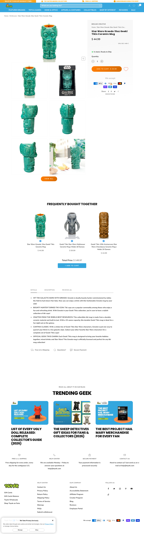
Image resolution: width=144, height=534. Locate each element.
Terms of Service (43, 501)
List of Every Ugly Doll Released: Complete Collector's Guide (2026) (26, 436)
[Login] (129, 6)
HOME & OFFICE (51, 10)
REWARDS (123, 10)
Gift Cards (8, 492)
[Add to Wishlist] (126, 69)
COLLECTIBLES (90, 10)
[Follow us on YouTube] (132, 489)
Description (49, 290)
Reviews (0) (67, 290)
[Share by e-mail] (118, 91)
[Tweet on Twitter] (115, 91)
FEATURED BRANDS (17, 10)
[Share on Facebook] (108, 91)
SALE (133, 10)
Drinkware (13, 16)
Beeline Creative (99, 24)
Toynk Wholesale (11, 500)
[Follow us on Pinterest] (126, 489)
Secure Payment (80, 350)
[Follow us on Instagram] (120, 489)
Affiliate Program (76, 494)
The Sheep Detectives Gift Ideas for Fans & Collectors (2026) (71, 432)
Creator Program (76, 498)
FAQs (39, 508)
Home (6, 16)
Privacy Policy (42, 491)
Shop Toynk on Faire (12, 503)
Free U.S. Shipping (42, 350)
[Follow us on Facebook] (108, 489)
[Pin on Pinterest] (111, 91)
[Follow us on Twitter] (114, 489)
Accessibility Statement (79, 491)
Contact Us (41, 487)
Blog (71, 501)
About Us (73, 487)
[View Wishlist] (134, 6)
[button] (139, 6)
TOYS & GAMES (35, 10)
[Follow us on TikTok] (108, 494)
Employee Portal (76, 508)
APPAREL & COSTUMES (70, 10)
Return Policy (42, 494)
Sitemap (40, 505)
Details (34, 290)
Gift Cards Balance (11, 496)
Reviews (73, 505)
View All (49, 179)
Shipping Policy (43, 498)
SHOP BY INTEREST (108, 10)
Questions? (61, 350)
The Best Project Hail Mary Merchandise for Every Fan (114, 432)
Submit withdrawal (44, 512)
